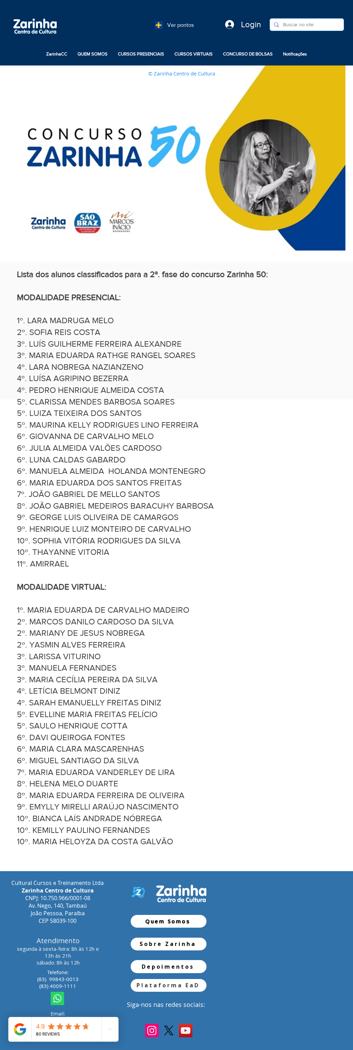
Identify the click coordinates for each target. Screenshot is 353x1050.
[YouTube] (185, 1030)
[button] (92, 54)
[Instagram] (152, 1030)
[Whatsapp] (57, 998)
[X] (168, 1030)
